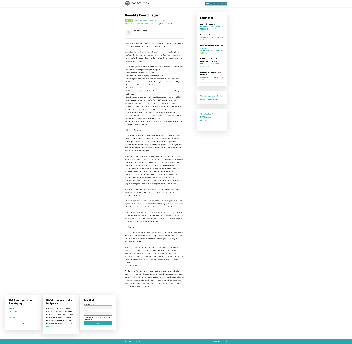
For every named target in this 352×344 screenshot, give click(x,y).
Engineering (13, 311)
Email (85, 311)
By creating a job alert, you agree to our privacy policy (97, 318)
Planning (12, 317)
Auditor (11, 308)
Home (208, 3)
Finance (12, 314)
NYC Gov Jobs (139, 341)
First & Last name (89, 304)
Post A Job (223, 3)
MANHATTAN (142, 20)
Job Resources (215, 3)
